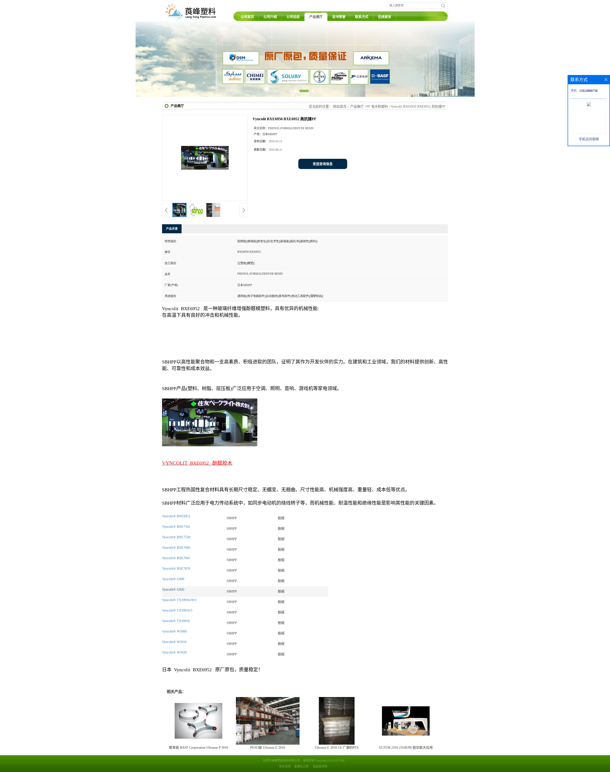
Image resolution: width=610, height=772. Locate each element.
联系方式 (361, 17)
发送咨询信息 (323, 164)
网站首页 (339, 106)
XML (342, 760)
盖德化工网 (301, 766)
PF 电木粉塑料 (377, 106)
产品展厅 (316, 17)
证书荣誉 (339, 17)
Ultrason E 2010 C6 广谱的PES (337, 747)
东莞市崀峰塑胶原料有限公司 (281, 760)
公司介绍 (270, 17)
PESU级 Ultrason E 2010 (267, 747)
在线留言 (384, 17)
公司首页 (247, 17)
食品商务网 (320, 766)
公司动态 (293, 17)
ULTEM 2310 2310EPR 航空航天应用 (406, 747)
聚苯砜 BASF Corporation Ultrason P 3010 (198, 747)
